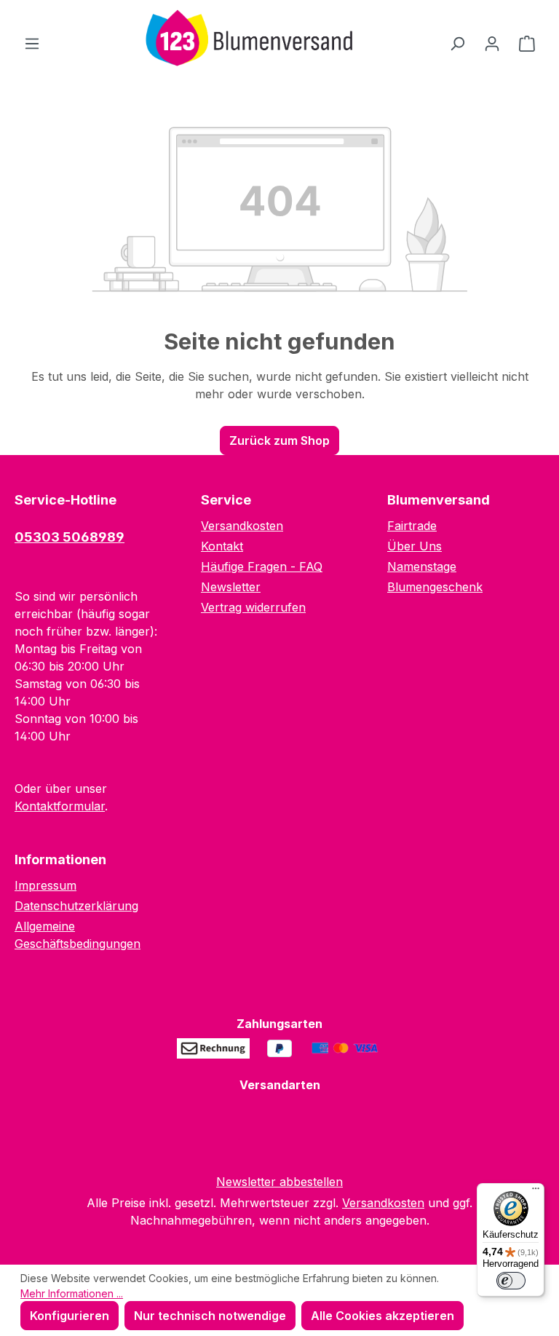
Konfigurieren (69, 1315)
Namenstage (421, 566)
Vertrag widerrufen (253, 607)
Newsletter (231, 587)
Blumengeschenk (435, 587)
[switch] (511, 1280)
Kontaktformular (60, 806)
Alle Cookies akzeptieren (382, 1315)
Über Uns (414, 546)
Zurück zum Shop (279, 440)
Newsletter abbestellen (279, 1181)
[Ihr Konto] (492, 43)
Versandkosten (242, 525)
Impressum (45, 885)
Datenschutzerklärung (76, 905)
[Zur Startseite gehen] (244, 40)
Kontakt (222, 546)
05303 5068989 (69, 537)
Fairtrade (412, 525)
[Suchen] (457, 43)
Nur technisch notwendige (210, 1315)
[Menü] (32, 43)
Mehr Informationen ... (71, 1293)
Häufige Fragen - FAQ (261, 566)
